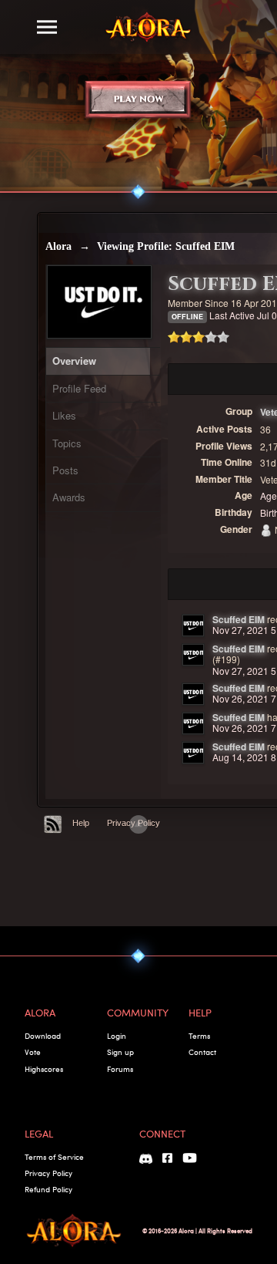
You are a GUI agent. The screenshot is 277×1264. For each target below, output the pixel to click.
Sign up (120, 1052)
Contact (202, 1052)
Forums (120, 1068)
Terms (199, 1035)
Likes (64, 415)
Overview (74, 360)
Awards (68, 497)
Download (43, 1035)
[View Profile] (193, 625)
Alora (58, 246)
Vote (33, 1052)
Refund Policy (48, 1189)
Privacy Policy (48, 1173)
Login (116, 1035)
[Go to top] (138, 824)
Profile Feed (79, 388)
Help (80, 822)
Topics (67, 443)
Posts (65, 470)
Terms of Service (54, 1156)
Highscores (44, 1068)
